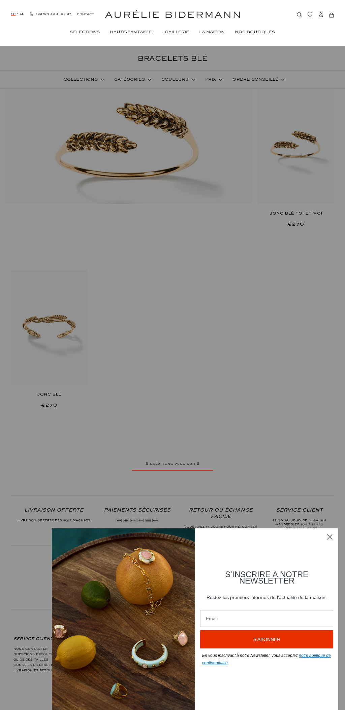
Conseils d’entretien (35, 665)
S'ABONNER (266, 639)
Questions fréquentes (37, 654)
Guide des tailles (31, 659)
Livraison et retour (33, 670)
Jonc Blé (49, 394)
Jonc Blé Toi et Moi (296, 213)
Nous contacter (30, 648)
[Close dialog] (330, 537)
